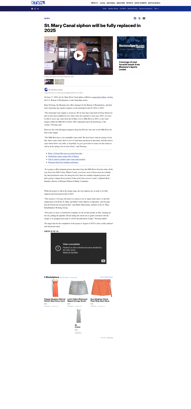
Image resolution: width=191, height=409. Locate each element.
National (111, 3)
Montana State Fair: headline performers (63, 162)
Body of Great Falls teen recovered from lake (65, 153)
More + (156, 9)
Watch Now (153, 3)
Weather (121, 3)
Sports (129, 3)
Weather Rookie (113, 9)
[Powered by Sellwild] (110, 337)
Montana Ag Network (145, 9)
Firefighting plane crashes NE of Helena (63, 156)
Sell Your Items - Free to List (68, 277)
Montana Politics (133, 9)
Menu (93, 3)
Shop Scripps (140, 3)
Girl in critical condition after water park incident (66, 159)
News (105, 9)
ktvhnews (35, 9)
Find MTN (123, 9)
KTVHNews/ (32, 9)
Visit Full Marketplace (106, 277)
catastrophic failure (99, 97)
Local (102, 3)
